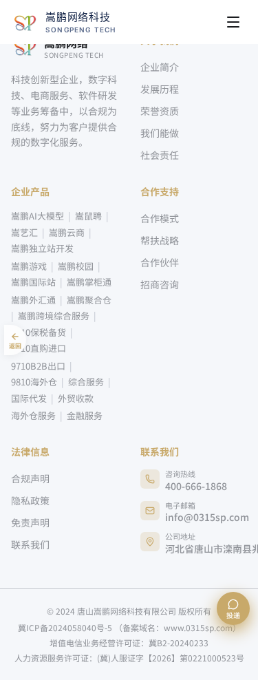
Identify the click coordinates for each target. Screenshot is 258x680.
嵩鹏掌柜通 (89, 281)
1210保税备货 (38, 332)
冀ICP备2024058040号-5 (129, 627)
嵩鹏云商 (67, 232)
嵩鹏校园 (76, 266)
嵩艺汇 (24, 232)
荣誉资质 (159, 111)
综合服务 (86, 381)
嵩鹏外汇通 (33, 299)
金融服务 (85, 415)
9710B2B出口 (38, 365)
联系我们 (30, 544)
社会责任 (159, 155)
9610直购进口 (38, 347)
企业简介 (159, 67)
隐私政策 (30, 500)
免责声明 (30, 522)
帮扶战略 (159, 240)
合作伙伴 (159, 262)
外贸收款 (76, 398)
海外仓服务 (33, 415)
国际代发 (29, 398)
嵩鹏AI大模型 (37, 215)
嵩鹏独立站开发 (42, 248)
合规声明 (30, 478)
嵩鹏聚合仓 (89, 299)
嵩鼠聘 (88, 215)
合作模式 (159, 218)
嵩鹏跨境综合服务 (53, 315)
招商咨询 (159, 284)
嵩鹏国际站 (33, 281)
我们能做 (159, 133)
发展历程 (159, 89)
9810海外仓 (34, 381)
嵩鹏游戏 (29, 266)
